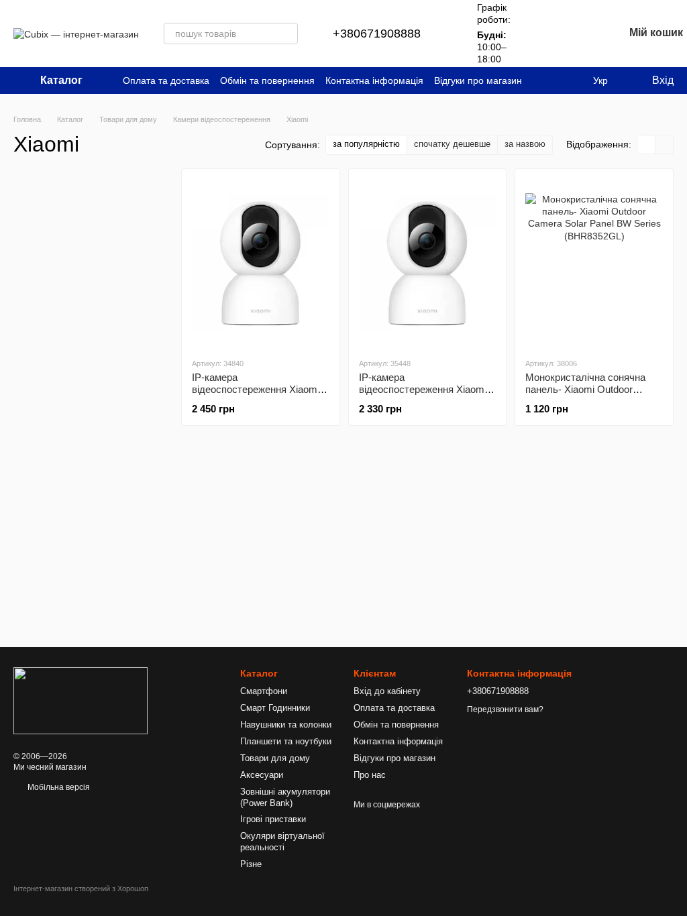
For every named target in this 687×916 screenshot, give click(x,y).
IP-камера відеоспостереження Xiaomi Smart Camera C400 (255, 389)
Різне (251, 864)
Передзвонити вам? (505, 709)
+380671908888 (377, 33)
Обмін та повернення (267, 80)
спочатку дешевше (452, 144)
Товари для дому (275, 758)
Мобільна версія (57, 787)
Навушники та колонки (285, 725)
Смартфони (263, 691)
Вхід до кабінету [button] (387, 691)
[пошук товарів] (287, 33)
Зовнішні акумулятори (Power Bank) (285, 797)
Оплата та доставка (166, 80)
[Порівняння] (543, 33)
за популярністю (366, 144)
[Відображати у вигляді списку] (664, 144)
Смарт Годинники (275, 708)
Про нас (370, 775)
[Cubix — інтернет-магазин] (80, 700)
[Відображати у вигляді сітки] (646, 144)
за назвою (525, 144)
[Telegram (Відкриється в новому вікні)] (571, 80)
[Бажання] (578, 33)
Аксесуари (261, 775)
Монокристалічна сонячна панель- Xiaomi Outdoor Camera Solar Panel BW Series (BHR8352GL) (585, 395)
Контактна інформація (374, 80)
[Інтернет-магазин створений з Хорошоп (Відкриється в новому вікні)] (80, 900)
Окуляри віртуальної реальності (282, 841)
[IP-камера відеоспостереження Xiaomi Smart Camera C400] (260, 263)
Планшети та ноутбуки (285, 741)
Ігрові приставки (273, 819)
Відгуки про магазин (478, 80)
